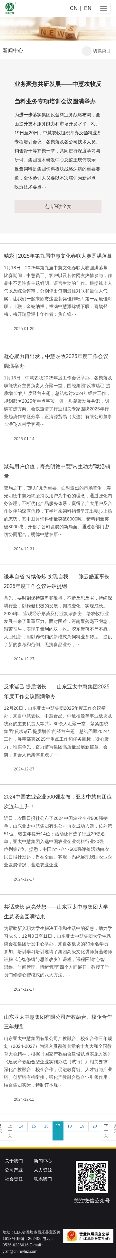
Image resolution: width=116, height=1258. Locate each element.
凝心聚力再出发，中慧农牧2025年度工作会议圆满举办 (56, 361)
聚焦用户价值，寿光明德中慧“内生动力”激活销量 (57, 471)
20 (94, 1126)
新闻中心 (43, 1160)
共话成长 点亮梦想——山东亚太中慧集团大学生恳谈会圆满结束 (56, 911)
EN (88, 8)
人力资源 (43, 1169)
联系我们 (43, 1178)
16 (46, 1126)
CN (74, 8)
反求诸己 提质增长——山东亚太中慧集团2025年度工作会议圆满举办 (57, 691)
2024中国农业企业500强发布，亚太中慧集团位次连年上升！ (58, 801)
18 (69, 1126)
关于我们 (14, 1160)
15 (34, 1126)
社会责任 (14, 1178)
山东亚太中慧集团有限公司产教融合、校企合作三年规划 (58, 1021)
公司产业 (14, 1169)
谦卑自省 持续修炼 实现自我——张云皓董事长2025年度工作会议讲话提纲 (57, 581)
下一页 (106, 1131)
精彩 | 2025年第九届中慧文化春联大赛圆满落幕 (58, 256)
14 (21, 1126)
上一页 (10, 1131)
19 (82, 1126)
